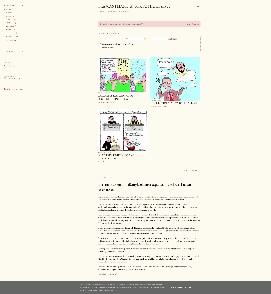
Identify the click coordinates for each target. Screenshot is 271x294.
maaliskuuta (11, 29)
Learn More (175, 287)
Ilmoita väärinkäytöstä (13, 89)
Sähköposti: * (148, 39)
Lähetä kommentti (112, 102)
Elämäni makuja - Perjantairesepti (134, 6)
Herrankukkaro (9, 66)
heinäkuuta (11, 16)
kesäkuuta (10, 19)
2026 (7, 9)
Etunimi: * (102, 39)
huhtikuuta (11, 26)
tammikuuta (11, 36)
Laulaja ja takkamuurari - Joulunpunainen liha (116, 97)
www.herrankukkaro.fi (107, 274)
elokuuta (10, 13)
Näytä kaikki (193, 24)
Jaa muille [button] (101, 102)
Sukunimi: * (125, 39)
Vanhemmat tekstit (191, 170)
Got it (188, 287)
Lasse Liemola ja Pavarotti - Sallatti (175, 103)
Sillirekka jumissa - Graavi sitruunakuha (116, 157)
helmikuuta (11, 33)
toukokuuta (11, 23)
